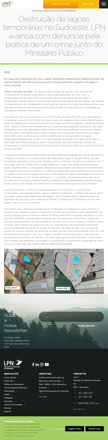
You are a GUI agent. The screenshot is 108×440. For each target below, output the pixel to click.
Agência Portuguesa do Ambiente (53, 391)
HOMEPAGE (37, 11)
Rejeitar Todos (74, 429)
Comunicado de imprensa (63, 11)
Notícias (7, 408)
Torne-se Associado (60, 4)
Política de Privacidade (13, 384)
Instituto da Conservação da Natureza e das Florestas (51, 379)
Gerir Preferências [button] (57, 429)
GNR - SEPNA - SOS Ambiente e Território (53, 386)
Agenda (7, 411)
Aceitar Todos (95, 429)
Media (47, 11)
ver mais (43, 397)
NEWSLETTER (88, 4)
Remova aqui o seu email (54, 324)
